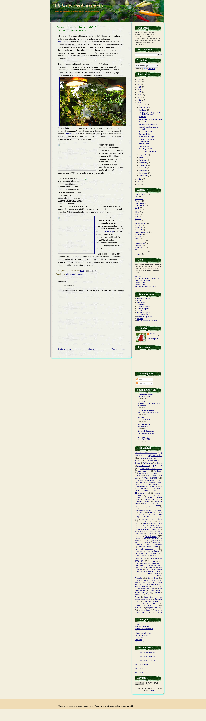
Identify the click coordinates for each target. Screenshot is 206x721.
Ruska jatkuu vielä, (145, 131)
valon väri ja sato (76, 274)
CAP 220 (154, 486)
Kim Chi (145, 523)
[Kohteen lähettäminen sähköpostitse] (86, 271)
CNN (137, 624)
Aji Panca (153, 473)
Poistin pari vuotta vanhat (146, 433)
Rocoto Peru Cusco (141, 580)
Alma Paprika (149, 477)
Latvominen (141, 304)
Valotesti (138, 276)
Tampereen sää (140, 637)
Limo (139, 525)
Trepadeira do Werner (146, 603)
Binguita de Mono (156, 482)
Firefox (150, 508)
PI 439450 (156, 542)
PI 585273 (148, 544)
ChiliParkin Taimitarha (146, 410)
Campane (157, 493)
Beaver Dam (151, 480)
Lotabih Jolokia (155, 525)
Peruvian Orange (153, 551)
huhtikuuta (143, 168)
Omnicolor (151, 536)
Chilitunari (141, 401)
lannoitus (138, 227)
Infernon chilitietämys (142, 635)
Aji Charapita (147, 463)
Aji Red (148, 475)
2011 (139, 102)
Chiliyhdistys (139, 631)
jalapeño (159, 612)
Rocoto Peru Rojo (147, 582)
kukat (137, 216)
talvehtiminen (140, 243)
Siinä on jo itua (144, 146)
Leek (160, 523)
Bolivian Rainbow (152, 484)
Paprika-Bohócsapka (144, 549)
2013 (139, 97)
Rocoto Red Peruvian (152, 584)
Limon (145, 525)
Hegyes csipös (152, 512)
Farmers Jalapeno (147, 506)
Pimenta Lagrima (155, 555)
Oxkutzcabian (153, 538)
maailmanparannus (141, 232)
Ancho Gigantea (139, 480)
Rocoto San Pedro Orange (146, 588)
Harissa (141, 512)
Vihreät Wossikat (144, 438)
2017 (139, 87)
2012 (139, 100)
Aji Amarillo (155, 455)
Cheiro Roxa (157, 495)
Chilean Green (149, 497)
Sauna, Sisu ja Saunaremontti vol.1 (149, 412)
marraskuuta (144, 107)
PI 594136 (158, 545)
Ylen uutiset (139, 642)
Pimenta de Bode (140, 558)
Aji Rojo (155, 475)
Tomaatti (138, 201)
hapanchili (138, 210)
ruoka (137, 239)
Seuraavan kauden (143, 321)
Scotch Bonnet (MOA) (143, 593)
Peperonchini (138, 551)
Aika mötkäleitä (144, 144)
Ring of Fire (159, 567)
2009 (139, 182)
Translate (151, 69)
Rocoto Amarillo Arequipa (153, 569)
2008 (139, 184)
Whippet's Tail (158, 610)
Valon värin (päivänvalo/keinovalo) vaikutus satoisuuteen (147, 279)
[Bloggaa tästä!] (88, 271)
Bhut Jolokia (144, 482)
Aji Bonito (138, 461)
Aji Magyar (143, 473)
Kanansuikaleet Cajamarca (148, 122)
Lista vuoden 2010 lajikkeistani (145, 652)
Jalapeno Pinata (148, 519)
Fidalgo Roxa (139, 508)
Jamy (160, 519)
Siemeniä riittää (144, 134)
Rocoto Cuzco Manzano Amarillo (148, 571)
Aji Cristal (157, 465)
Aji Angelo (158, 458)
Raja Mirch (138, 567)
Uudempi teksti (64, 349)
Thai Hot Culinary (151, 601)
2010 (139, 179)
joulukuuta (143, 105)
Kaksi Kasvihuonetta (145, 395)
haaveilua (154, 321)
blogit (137, 208)
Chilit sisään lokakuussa (147, 151)
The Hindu (138, 640)
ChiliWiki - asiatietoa (142, 626)
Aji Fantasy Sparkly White (151, 469)
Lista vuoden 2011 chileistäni (145, 656)
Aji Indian (158, 471)
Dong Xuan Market (155, 503)
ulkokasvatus (140, 247)
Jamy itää (142, 117)
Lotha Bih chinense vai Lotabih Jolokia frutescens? (149, 113)
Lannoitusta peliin (142, 309)
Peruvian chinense (140, 555)
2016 (139, 90)
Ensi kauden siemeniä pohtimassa (146, 140)
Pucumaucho (145, 563)
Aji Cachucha (151, 461)
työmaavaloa (71, 134)
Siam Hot (157, 593)
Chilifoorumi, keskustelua (144, 629)
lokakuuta (143, 110)
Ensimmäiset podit (143, 313)
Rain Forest (139, 565)
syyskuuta (143, 155)
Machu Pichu (147, 527)
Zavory (152, 612)
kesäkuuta (143, 163)
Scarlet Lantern (154, 591)
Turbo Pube (139, 608)
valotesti (138, 254)
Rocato (139, 569)
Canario (138, 496)
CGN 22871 (156, 488)
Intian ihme (139, 199)
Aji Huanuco (143, 471)
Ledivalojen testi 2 (141, 284)
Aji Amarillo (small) (146, 458)
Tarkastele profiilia (153, 339)
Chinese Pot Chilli (151, 499)
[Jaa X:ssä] (90, 271)
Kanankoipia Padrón (146, 149)
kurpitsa (138, 219)
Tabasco (149, 599)
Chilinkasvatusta (144, 424)
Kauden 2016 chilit (144, 440)
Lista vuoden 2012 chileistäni (145, 660)
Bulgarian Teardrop (141, 486)
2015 (139, 92)
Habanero (158, 510)
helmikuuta (143, 173)
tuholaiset (138, 245)
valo (67, 274)
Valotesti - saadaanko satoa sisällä (76, 27)
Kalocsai (152, 521)
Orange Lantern (140, 539)
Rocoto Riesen (141, 587)
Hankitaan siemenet (144, 299)
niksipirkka (139, 234)
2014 (139, 95)
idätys (137, 212)
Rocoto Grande (139, 573)
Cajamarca (141, 493)
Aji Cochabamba (143, 466)
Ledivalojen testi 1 (141, 282)
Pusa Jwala (156, 563)
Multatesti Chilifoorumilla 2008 (145, 286)
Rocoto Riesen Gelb (156, 586)
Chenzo (137, 497)
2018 (139, 84)
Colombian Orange (142, 501)
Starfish (138, 595)
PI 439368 (155, 540)
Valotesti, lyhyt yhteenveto (148, 124)
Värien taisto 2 (140, 205)
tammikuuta (143, 176)
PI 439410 (146, 543)
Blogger (151, 690)
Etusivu (91, 349)
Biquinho (138, 484)
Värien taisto (139, 203)
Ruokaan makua (142, 315)
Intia (136, 197)
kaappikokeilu (64, 42)
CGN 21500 (144, 488)
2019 (139, 82)
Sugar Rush (148, 597)
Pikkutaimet (140, 302)
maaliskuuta (143, 170)
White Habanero (142, 612)
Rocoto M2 (153, 573)
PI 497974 (138, 544)
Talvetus (140, 319)
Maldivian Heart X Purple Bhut (149, 530)
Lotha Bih (138, 527)
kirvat (137, 214)
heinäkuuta (143, 160)
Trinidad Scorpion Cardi (146, 606)
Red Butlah (149, 567)
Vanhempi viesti (118, 349)
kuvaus (137, 221)
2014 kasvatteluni (141, 668)
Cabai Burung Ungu (145, 490)
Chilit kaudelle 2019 (144, 426)
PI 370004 (145, 541)
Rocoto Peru (152, 578)
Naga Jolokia (150, 533)
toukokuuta (143, 165)
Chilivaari (152, 333)
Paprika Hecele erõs (148, 547)
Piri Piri (153, 561)
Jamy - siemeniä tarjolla (147, 137)
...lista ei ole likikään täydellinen (146, 453)
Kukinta (139, 311)
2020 (139, 79)
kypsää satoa (140, 223)
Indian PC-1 (149, 517)
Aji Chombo (158, 463)
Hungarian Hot (147, 514)
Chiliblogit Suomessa (146, 431)
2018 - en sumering (144, 419)
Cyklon (145, 503)
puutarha (138, 236)
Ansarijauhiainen (141, 194)
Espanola (137, 506)
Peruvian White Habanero (146, 553)
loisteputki (138, 230)
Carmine (149, 495)
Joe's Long (142, 521)
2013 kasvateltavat (141, 664)
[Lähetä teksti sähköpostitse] (95, 271)
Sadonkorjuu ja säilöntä (145, 317)
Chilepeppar (142, 417)
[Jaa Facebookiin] (92, 271)
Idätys (139, 300)
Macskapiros (158, 527)
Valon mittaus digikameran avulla (150, 119)
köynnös (138, 225)
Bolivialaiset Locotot (144, 396)
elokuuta (142, 157)
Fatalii (157, 506)
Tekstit (140, 379)
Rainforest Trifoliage (153, 565)
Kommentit (142, 383)
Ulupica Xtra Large (154, 608)
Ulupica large (144, 610)
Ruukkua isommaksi (143, 307)
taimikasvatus (140, 241)
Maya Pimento (140, 531)
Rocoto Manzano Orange (144, 576)
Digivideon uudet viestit (143, 633)
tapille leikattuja (107, 232)
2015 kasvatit (139, 672)
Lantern (153, 523)
